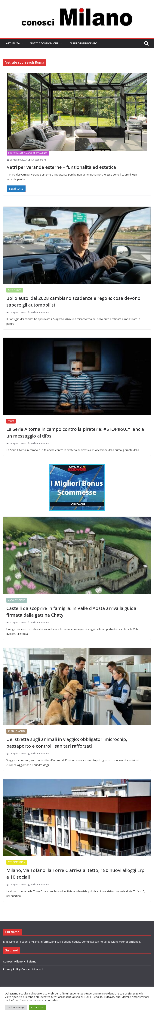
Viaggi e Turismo (16, 600)
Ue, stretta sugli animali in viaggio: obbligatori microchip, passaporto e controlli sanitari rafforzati (66, 742)
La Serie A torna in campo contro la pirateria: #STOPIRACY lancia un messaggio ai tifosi (75, 432)
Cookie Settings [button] (16, 1007)
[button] (22, 43)
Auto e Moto (14, 290)
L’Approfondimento (83, 43)
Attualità (13, 43)
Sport (11, 421)
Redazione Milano (40, 312)
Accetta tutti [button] (37, 1007)
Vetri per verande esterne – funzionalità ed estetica (61, 167)
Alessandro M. (38, 159)
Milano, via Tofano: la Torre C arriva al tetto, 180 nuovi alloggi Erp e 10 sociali (75, 873)
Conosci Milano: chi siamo (19, 961)
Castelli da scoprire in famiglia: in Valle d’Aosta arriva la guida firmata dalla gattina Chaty (71, 611)
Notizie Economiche (44, 43)
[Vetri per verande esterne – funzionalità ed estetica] (77, 112)
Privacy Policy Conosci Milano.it (23, 969)
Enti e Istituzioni (17, 862)
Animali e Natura (16, 731)
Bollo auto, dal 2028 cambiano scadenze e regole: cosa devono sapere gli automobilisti (73, 301)
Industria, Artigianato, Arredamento (28, 153)
